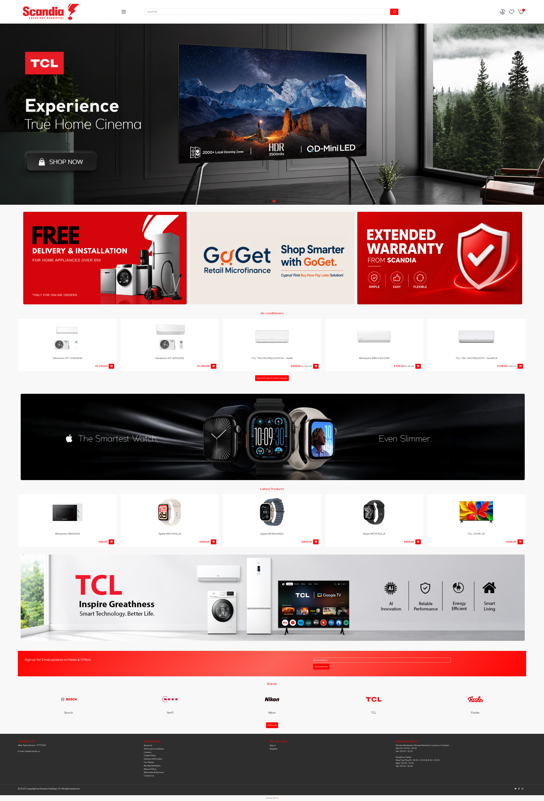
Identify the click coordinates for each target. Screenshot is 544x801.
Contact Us (149, 775)
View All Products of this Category (272, 378)
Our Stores (149, 762)
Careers (147, 752)
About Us (148, 745)
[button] (266, 201)
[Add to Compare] (112, 329)
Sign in (273, 745)
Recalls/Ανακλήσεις (152, 765)
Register (274, 749)
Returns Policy (150, 769)
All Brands (272, 725)
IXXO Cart (276, 798)
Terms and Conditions (154, 749)
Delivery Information (153, 759)
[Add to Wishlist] (112, 323)
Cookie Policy (150, 755)
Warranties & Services (154, 772)
